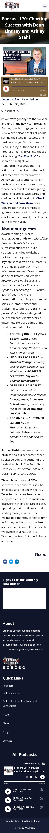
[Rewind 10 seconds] (13, 90)
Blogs (6, 732)
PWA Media (29, 828)
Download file (10, 99)
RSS (18, 111)
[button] (44, 6)
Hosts (6, 714)
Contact (7, 740)
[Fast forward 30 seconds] (24, 90)
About (6, 723)
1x (18, 90)
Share (43, 95)
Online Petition (11, 693)
